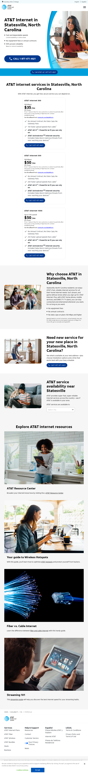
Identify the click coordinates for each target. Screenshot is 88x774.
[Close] (84, 763)
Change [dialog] (16, 2)
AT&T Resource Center (54, 493)
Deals (6, 746)
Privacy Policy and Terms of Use (73, 735)
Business (7, 750)
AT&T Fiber (8, 734)
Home (6, 712)
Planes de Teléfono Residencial (52, 741)
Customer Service (32, 738)
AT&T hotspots (47, 562)
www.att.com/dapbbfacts (45, 117)
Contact (28, 734)
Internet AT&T (50, 736)
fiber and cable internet (39, 630)
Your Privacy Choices (33, 743)
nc (21, 712)
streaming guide (17, 699)
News (27, 748)
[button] (73, 409)
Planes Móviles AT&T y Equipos (54, 731)
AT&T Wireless (9, 738)
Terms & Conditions (73, 730)
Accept (37, 770)
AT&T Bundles (9, 742)
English (77, 2)
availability (14, 712)
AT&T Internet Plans (12, 730)
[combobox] (58, 409)
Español (84, 2)
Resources (29, 730)
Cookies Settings (22, 770)
